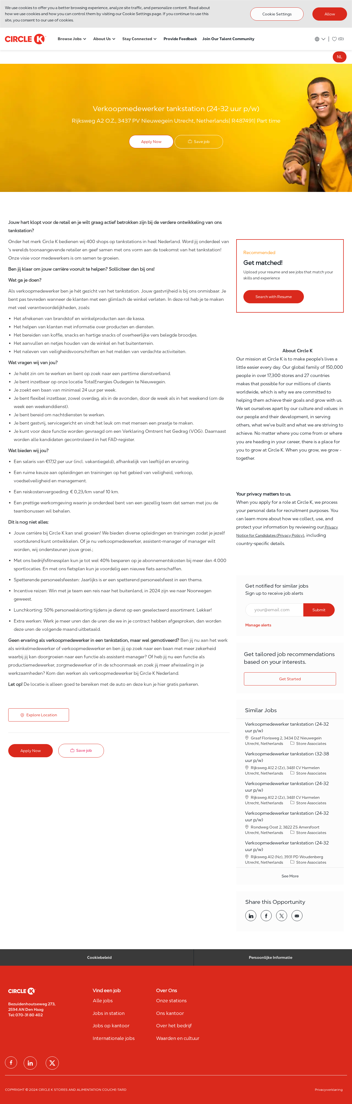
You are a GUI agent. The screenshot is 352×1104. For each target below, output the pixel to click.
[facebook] (11, 1062)
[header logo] (25, 38)
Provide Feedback (180, 39)
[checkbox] (199, 141)
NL (339, 56)
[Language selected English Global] (320, 39)
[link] (258, 625)
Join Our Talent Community (228, 39)
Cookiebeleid (99, 957)
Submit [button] (319, 610)
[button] (151, 141)
